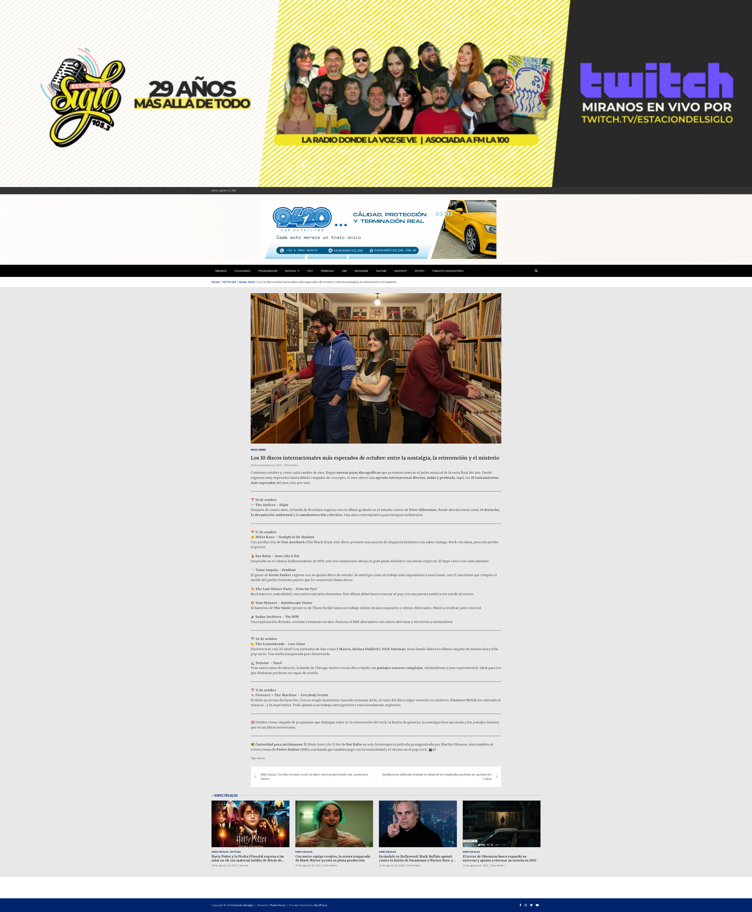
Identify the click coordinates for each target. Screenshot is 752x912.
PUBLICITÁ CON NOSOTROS (448, 271)
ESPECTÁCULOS (226, 795)
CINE (344, 271)
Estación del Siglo (242, 905)
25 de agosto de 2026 (308, 865)
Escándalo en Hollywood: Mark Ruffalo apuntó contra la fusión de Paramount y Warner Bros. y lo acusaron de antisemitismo (416, 860)
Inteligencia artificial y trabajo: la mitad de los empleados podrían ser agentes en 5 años (436, 777)
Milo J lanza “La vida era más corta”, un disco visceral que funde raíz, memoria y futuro (314, 777)
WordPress (320, 905)
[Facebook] (520, 905)
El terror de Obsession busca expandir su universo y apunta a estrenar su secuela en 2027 (499, 858)
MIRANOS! (221, 271)
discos (261, 758)
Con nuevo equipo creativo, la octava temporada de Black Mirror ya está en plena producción (332, 858)
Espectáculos (220, 851)
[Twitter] (531, 905)
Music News (258, 449)
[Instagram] (525, 905)
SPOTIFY (420, 271)
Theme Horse (277, 905)
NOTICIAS (290, 271)
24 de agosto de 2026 (391, 865)
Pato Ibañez (291, 465)
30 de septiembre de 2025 (266, 465)
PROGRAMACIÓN (267, 271)
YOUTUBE (381, 271)
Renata (244, 865)
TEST (310, 271)
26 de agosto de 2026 (224, 865)
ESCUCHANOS (242, 271)
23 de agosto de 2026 (475, 865)
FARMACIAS (327, 271)
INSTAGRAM (361, 271)
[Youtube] (537, 905)
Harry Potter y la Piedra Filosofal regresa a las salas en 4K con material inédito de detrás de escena (248, 860)
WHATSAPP (400, 271)
